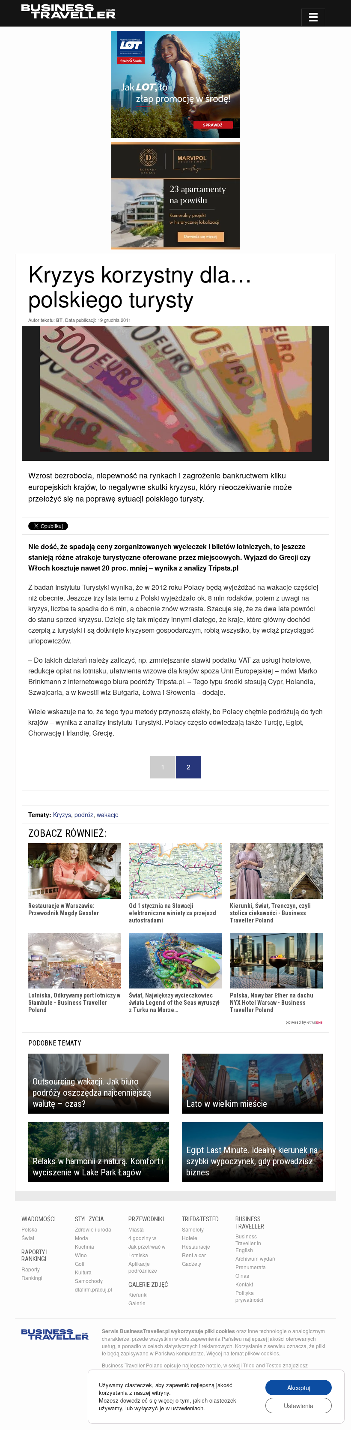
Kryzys (62, 814)
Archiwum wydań (255, 1258)
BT (59, 320)
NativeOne (175, 1022)
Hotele (189, 1237)
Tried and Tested (262, 1365)
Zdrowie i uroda (93, 1229)
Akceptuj (298, 1387)
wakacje (108, 814)
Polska (29, 1229)
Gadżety (191, 1263)
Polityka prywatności (249, 1296)
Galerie (137, 1303)
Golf (79, 1263)
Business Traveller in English (248, 1242)
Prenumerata (250, 1267)
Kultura (83, 1272)
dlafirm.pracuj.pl (93, 1289)
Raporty (30, 1269)
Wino (81, 1255)
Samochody (89, 1280)
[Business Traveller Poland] (68, 11)
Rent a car (194, 1255)
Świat (27, 1237)
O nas (242, 1275)
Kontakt (244, 1284)
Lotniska (138, 1255)
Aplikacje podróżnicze (142, 1267)
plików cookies (262, 1353)
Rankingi (31, 1277)
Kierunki (138, 1294)
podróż (83, 814)
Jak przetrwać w (147, 1246)
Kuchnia (84, 1246)
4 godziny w (142, 1237)
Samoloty (193, 1229)
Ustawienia (298, 1405)
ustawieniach (187, 1408)
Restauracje (196, 1246)
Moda (81, 1237)
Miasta (136, 1229)
